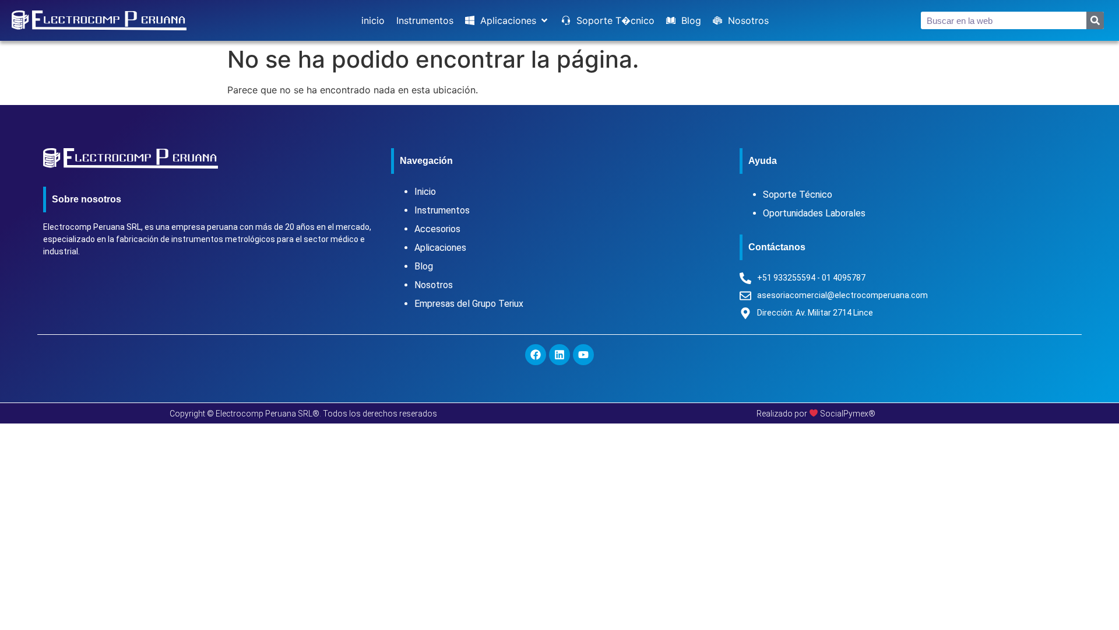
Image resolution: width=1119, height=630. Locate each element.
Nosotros (433, 284)
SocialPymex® (847, 413)
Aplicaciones (440, 247)
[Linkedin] (559, 354)
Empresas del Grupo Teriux (468, 303)
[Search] (1095, 20)
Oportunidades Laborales (814, 213)
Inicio (425, 191)
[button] (507, 20)
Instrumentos (442, 210)
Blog (423, 266)
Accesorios (437, 229)
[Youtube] (583, 354)
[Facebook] (535, 354)
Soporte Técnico (797, 194)
